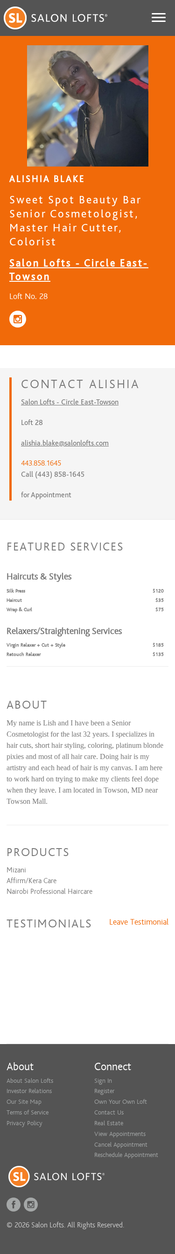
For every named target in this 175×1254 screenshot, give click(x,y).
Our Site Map (24, 1101)
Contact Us (109, 1112)
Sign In (103, 1080)
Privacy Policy (24, 1123)
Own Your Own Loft (120, 1101)
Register (104, 1090)
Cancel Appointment (120, 1144)
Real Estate (108, 1123)
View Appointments (120, 1133)
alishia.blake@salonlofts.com (65, 443)
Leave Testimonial (138, 922)
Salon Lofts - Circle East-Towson (70, 402)
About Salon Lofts (30, 1080)
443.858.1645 (41, 463)
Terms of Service (28, 1112)
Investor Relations (29, 1090)
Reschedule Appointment (126, 1154)
